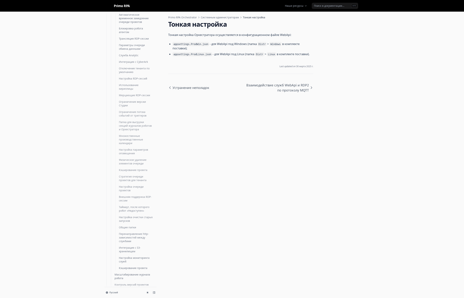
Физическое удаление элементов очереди (132, 161)
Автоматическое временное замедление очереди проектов (134, 18)
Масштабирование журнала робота (132, 276)
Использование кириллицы (128, 86)
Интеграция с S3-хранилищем (130, 249)
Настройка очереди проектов (131, 188)
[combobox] (335, 6)
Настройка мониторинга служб (134, 259)
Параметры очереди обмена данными (132, 46)
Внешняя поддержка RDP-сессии (135, 198)
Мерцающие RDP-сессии (134, 95)
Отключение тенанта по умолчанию (134, 70)
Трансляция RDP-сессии (134, 38)
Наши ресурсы (294, 5)
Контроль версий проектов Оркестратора (132, 286)
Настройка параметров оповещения (133, 151)
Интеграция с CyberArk (133, 62)
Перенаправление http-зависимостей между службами (134, 237)
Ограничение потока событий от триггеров (132, 113)
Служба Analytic (128, 55)
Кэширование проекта (133, 170)
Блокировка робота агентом (131, 30)
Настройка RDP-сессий (133, 78)
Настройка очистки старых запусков (136, 219)
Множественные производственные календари (131, 139)
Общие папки (127, 227)
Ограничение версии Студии (132, 103)
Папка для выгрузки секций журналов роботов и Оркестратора (135, 125)
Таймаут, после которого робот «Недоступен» (134, 208)
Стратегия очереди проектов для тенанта (132, 178)
